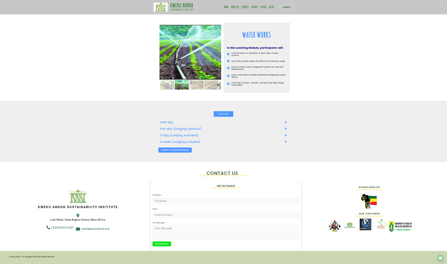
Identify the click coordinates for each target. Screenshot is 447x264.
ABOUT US (235, 7)
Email (154, 209)
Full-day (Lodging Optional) (181, 129)
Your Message (158, 223)
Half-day (166, 122)
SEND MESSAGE (162, 243)
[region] (190, 57)
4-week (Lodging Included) (180, 142)
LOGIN (271, 7)
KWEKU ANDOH (181, 5)
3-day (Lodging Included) (179, 135)
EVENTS (263, 7)
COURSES (245, 7)
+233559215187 (62, 227)
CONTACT (254, 7)
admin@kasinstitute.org (95, 228)
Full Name (156, 195)
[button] (286, 7)
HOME (226, 7)
